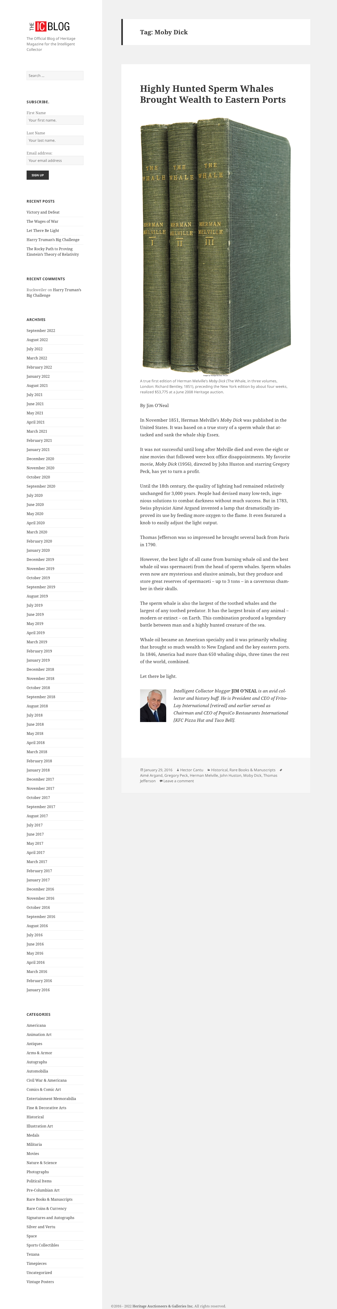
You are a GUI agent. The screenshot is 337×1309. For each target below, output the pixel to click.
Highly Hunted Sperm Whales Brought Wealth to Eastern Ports (213, 93)
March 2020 (37, 532)
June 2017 (35, 834)
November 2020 (40, 467)
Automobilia (37, 1071)
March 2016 (37, 971)
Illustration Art (40, 1126)
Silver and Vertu (41, 1226)
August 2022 (37, 339)
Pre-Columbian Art (43, 1190)
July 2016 (35, 934)
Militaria (34, 1144)
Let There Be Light (43, 230)
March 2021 (37, 431)
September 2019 (41, 586)
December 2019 (40, 559)
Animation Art (39, 1034)
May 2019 (35, 623)
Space (32, 1235)
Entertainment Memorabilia (51, 1098)
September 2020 (41, 486)
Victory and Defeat (43, 212)
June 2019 (35, 614)
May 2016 (35, 953)
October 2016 (38, 907)
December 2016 (40, 889)
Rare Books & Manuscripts (49, 1199)
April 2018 (36, 742)
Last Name (36, 133)
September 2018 (41, 696)
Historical (35, 1116)
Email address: (39, 153)
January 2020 (38, 550)
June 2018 (35, 724)
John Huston (230, 775)
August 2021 (37, 385)
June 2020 (35, 504)
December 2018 (40, 669)
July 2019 (35, 605)
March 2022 (37, 358)
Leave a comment (178, 780)
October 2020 (38, 477)
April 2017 (36, 852)
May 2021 (35, 413)
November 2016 (40, 898)
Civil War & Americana (47, 1080)
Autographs (37, 1062)
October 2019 (38, 577)
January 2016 (38, 989)
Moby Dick (252, 775)
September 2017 (41, 806)
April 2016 (36, 962)
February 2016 (39, 980)
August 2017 (37, 815)
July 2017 (35, 825)
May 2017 (35, 843)
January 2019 (38, 660)
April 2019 (36, 632)
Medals (33, 1135)
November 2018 (40, 678)
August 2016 (37, 925)
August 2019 (37, 596)
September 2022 (41, 330)
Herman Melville (204, 775)
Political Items (39, 1181)
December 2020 (40, 458)
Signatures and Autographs (50, 1217)
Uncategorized (39, 1272)
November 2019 (40, 568)
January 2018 (38, 770)
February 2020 (39, 541)
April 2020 (36, 522)
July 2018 (35, 715)
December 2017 (40, 779)
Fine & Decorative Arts (46, 1107)
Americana (36, 1025)
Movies (33, 1153)
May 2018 (35, 733)
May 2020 (35, 513)
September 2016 (41, 916)
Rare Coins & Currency (46, 1208)
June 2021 (35, 403)
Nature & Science (42, 1162)
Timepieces (37, 1263)
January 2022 (38, 376)
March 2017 (37, 861)
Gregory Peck (176, 775)
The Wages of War (42, 221)
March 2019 (37, 641)
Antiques (34, 1043)
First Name (36, 112)
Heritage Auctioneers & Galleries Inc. (163, 1306)
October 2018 (38, 687)
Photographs (38, 1171)
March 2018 (37, 751)
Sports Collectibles (43, 1245)
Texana (33, 1254)
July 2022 (35, 348)
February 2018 (39, 760)
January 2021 (38, 449)
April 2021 (36, 422)
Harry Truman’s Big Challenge (53, 239)
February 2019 (39, 651)
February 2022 (39, 367)
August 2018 (37, 706)
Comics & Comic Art (44, 1089)
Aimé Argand (151, 775)
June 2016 (35, 944)
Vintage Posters (40, 1281)
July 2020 (35, 495)
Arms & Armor (39, 1052)
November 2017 (40, 788)
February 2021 (39, 440)
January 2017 (38, 880)
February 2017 (39, 870)
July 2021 (35, 394)
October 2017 (38, 797)
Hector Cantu (191, 769)
